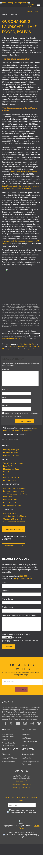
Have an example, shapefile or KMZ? (16, 634)
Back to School (9, 502)
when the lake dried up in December (23, 172)
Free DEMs (26, 734)
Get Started (29, 729)
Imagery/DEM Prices (9, 758)
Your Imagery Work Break (14, 522)
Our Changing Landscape (14, 488)
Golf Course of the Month (14, 516)
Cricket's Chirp (9, 513)
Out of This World (11, 477)
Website (5, 405)
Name (5, 390)
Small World (8, 497)
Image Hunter (10, 749)
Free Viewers (26, 738)
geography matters (20, 346)
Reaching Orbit (9, 480)
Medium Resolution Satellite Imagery (9, 744)
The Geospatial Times (28, 344)
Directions (6, 754)
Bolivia (10, 346)
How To (24, 745)
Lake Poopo (32, 346)
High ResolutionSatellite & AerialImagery (8, 736)
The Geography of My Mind (15, 494)
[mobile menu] (37, 4)
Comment (6, 369)
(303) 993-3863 (25, 576)
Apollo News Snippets (13, 505)
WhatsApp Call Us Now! (21, 788)
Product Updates (10, 452)
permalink (31, 349)
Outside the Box (10, 500)
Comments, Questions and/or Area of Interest (19, 615)
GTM (5, 475)
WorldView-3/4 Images (13, 463)
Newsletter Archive (14, 529)
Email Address (8, 607)
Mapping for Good (11, 469)
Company (5, 591)
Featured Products (11, 455)
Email (4, 398)
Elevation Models (8, 762)
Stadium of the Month (12, 519)
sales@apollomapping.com (12, 338)
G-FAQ (6, 472)
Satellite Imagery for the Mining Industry (30, 763)
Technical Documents (29, 742)
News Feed (28, 749)
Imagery (7, 729)
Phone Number (8, 599)
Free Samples (27, 758)
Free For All (8, 466)
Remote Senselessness (13, 491)
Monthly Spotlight (11, 450)
